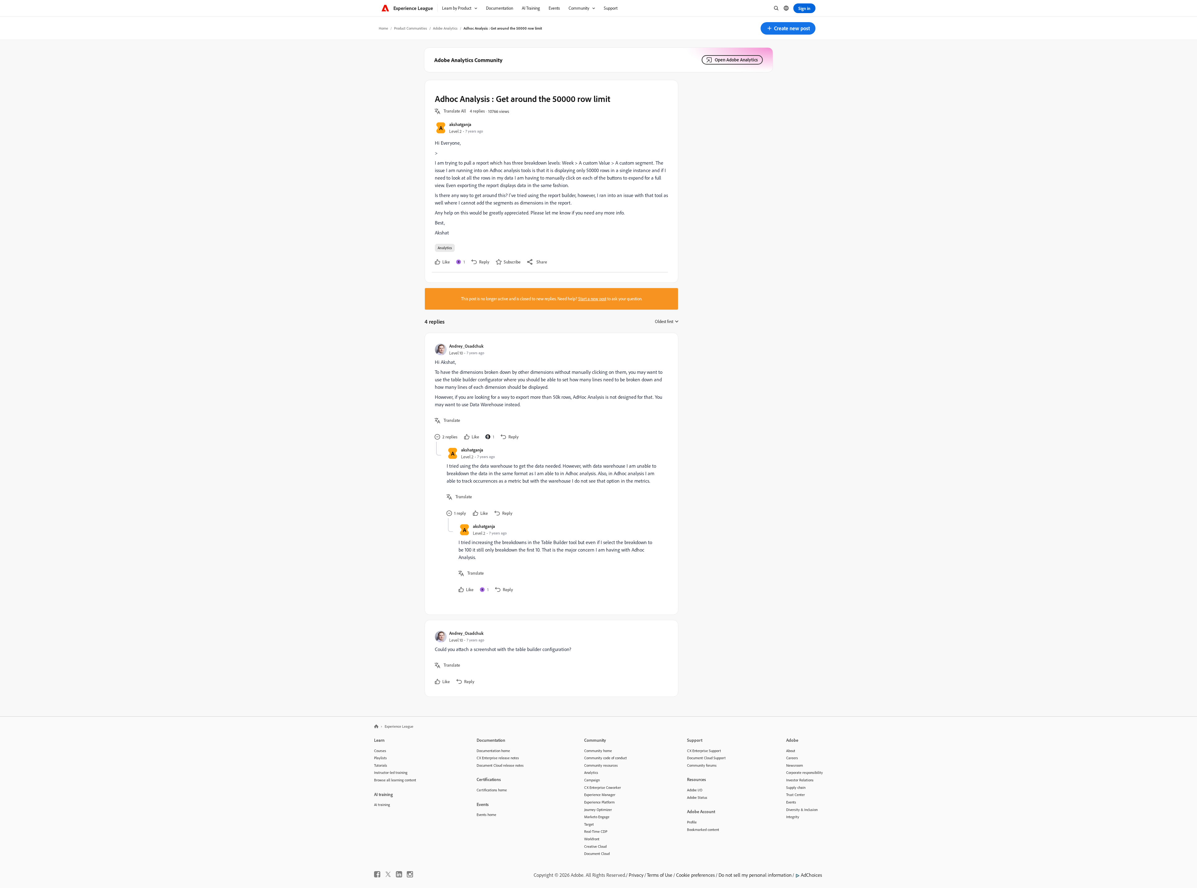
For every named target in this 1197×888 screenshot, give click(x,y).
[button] (788, 28)
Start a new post (592, 299)
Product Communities (410, 28)
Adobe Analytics (445, 28)
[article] (550, 392)
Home (383, 28)
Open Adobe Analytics (736, 60)
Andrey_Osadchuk (466, 346)
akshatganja (460, 124)
